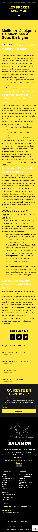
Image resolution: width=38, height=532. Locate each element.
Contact (5, 488)
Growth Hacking (8, 478)
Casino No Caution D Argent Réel (12, 379)
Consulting (6, 480)
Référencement (25, 476)
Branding (22, 480)
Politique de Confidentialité (24, 529)
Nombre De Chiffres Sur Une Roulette (13, 352)
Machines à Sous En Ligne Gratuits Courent (15, 361)
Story (4, 486)
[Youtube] (25, 337)
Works (4, 482)
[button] (19, 16)
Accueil (5, 475)
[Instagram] (12, 337)
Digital (4, 476)
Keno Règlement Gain (9, 370)
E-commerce (23, 478)
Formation (23, 485)
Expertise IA (23, 487)
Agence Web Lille (25, 475)
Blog (4, 484)
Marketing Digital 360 (26, 483)
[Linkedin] (19, 337)
